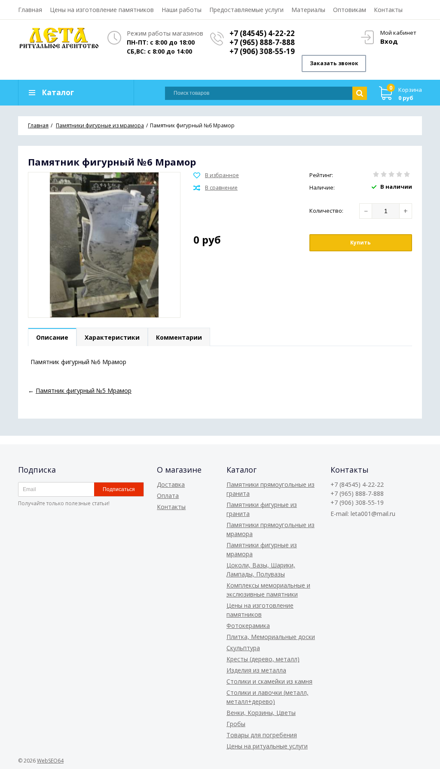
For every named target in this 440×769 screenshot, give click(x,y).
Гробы (235, 724)
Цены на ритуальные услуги (267, 746)
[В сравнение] (215, 188)
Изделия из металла (256, 670)
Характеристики (112, 337)
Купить (360, 242)
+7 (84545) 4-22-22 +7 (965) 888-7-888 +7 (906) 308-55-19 (262, 42)
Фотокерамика (248, 625)
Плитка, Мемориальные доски (270, 637)
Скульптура (243, 648)
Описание (52, 337)
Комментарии (179, 337)
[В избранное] (216, 175)
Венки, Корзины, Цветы (261, 713)
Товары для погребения (261, 735)
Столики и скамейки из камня (269, 681)
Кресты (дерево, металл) (262, 659)
